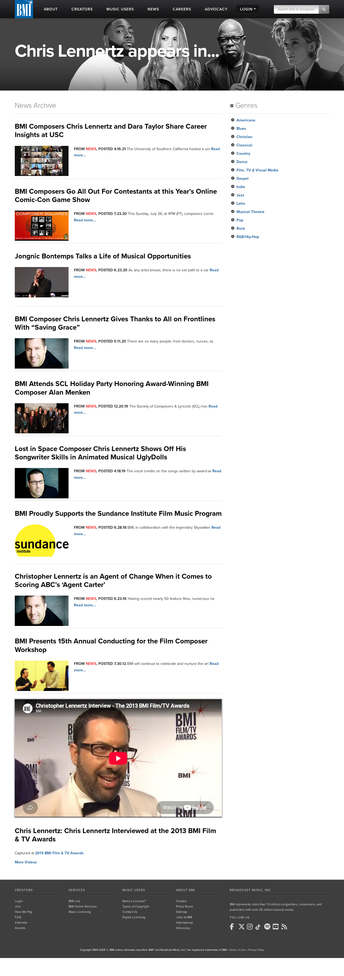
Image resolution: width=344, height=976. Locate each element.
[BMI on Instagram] (251, 926)
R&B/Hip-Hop (247, 237)
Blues (241, 128)
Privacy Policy (256, 950)
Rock (240, 228)
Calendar (21, 922)
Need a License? (134, 901)
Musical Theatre (250, 212)
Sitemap (181, 912)
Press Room (184, 906)
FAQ (18, 917)
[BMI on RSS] (285, 926)
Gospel (242, 178)
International (184, 922)
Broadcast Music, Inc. (251, 890)
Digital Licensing (133, 917)
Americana (245, 120)
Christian (244, 137)
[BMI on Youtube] (276, 926)
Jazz (240, 195)
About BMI (185, 890)
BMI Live (74, 901)
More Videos (26, 862)
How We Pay (24, 912)
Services (77, 890)
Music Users (133, 890)
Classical (244, 145)
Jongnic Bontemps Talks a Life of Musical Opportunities (103, 256)
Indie (240, 187)
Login (19, 901)
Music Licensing (80, 912)
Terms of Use (237, 950)
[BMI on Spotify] (268, 926)
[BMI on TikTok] (259, 927)
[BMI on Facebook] (233, 926)
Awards (20, 928)
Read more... (85, 220)
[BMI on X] (242, 926)
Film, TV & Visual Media (257, 170)
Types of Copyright (135, 906)
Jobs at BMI (184, 917)
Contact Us (129, 912)
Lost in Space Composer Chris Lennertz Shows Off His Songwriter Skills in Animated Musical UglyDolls (100, 453)
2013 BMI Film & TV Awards (59, 853)
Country (243, 153)
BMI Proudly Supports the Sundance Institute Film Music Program (118, 513)
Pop (239, 220)
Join (18, 906)
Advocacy (183, 928)
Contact (181, 901)
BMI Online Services (83, 906)
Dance (242, 162)
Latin (240, 203)
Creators (24, 890)
